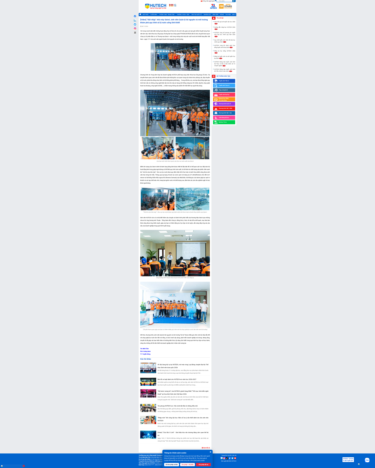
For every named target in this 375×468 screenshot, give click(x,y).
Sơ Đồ (229, 455)
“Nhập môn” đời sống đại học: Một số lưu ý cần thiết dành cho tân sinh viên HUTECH (183, 419)
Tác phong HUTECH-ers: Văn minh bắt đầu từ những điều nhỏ (178, 406)
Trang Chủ (224, 455)
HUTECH (234, 461)
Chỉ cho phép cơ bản (172, 464)
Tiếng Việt (205, 1)
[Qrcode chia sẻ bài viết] (134, 32)
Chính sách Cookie (198, 460)
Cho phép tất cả (203, 464)
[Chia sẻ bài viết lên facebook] (134, 16)
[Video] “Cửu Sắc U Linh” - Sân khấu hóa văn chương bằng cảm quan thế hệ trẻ (183, 434)
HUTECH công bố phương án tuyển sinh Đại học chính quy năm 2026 (224, 33)
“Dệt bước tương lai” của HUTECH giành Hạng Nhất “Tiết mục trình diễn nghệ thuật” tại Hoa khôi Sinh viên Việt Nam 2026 (183, 392)
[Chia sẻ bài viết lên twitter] (134, 24)
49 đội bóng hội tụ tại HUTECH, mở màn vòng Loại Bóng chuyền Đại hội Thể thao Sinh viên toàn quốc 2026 (183, 366)
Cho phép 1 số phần (188, 464)
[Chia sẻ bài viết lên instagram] (134, 28)
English (213, 1)
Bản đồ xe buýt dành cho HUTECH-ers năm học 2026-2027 (177, 379)
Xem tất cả (206, 448)
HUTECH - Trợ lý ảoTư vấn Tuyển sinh (348, 459)
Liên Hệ (234, 455)
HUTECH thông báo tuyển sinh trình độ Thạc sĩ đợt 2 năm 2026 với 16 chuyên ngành (224, 63)
